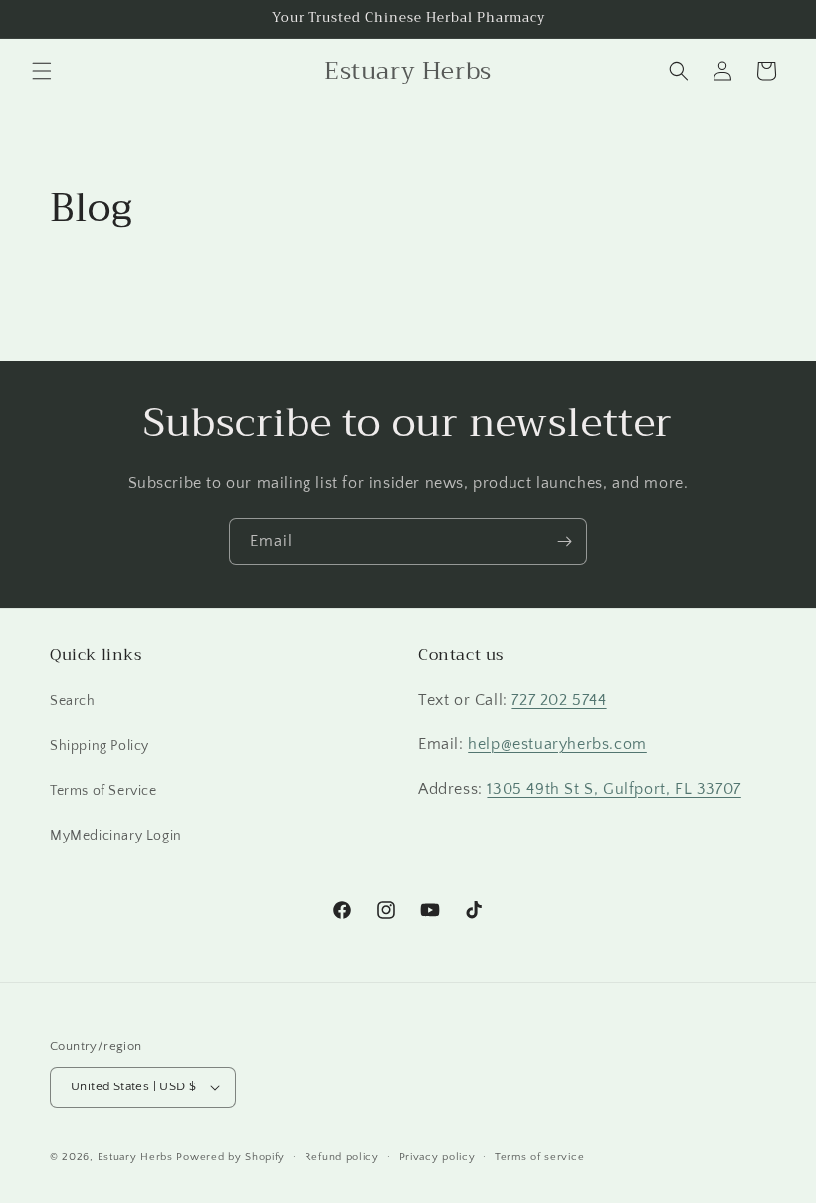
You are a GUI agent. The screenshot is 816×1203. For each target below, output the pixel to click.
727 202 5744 (558, 700)
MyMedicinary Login (116, 835)
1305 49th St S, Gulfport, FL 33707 (613, 789)
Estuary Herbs (135, 1157)
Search (73, 701)
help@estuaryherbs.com (557, 744)
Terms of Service (103, 791)
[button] (42, 71)
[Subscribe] (564, 541)
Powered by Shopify (230, 1157)
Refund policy (342, 1157)
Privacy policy (437, 1157)
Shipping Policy (99, 746)
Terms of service (539, 1157)
